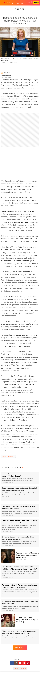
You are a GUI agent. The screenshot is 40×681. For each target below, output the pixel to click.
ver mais (18, 648)
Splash (20, 9)
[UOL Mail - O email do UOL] (29, 2)
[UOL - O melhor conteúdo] (7, 3)
